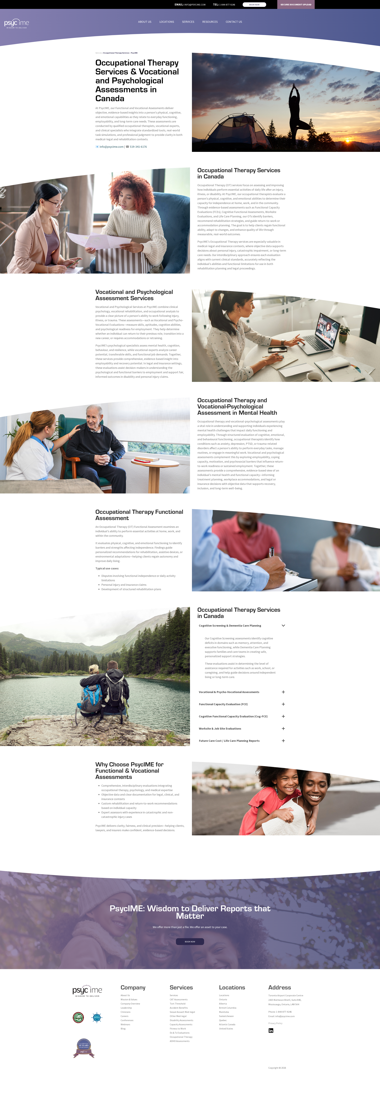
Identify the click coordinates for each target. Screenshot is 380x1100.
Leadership (126, 1007)
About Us (125, 995)
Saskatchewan (226, 1016)
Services (98, 53)
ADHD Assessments (180, 1041)
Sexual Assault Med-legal (182, 1011)
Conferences (127, 1020)
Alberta (223, 1003)
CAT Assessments (179, 999)
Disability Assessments (181, 1020)
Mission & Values (129, 999)
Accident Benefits (179, 1007)
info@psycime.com (195, 4)
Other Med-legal (178, 1016)
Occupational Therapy (181, 1036)
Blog (123, 1028)
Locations (224, 995)
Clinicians (125, 1011)
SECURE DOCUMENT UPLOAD (296, 4)
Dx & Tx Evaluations (180, 1032)
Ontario (223, 999)
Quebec (223, 1020)
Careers (124, 1016)
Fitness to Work (178, 1028)
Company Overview (130, 1003)
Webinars (125, 1024)
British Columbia (227, 1007)
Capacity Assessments (181, 1024)
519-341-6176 (138, 146)
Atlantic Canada (227, 1024)
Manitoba (224, 1011)
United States (226, 1028)
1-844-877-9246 (227, 4)
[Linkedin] (271, 1030)
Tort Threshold (177, 1003)
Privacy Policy (275, 1023)
